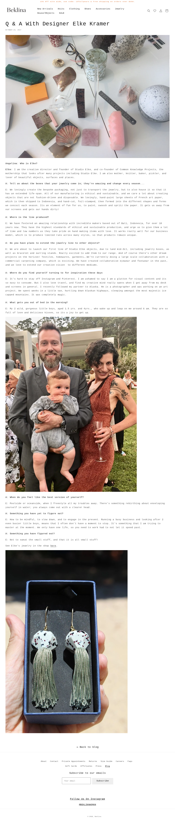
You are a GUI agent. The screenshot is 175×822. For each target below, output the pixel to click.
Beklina (98, 816)
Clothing (74, 9)
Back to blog (89, 747)
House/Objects (45, 13)
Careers (120, 761)
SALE (61, 13)
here (53, 546)
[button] (149, 11)
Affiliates (86, 766)
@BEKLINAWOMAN (87, 805)
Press (99, 766)
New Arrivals (45, 9)
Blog (107, 766)
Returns (93, 761)
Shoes (87, 9)
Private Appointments (73, 761)
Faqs (130, 761)
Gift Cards (71, 766)
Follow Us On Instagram (87, 799)
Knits (61, 9)
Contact (54, 761)
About (44, 761)
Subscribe (103, 781)
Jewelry (119, 9)
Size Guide (106, 761)
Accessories (103, 9)
